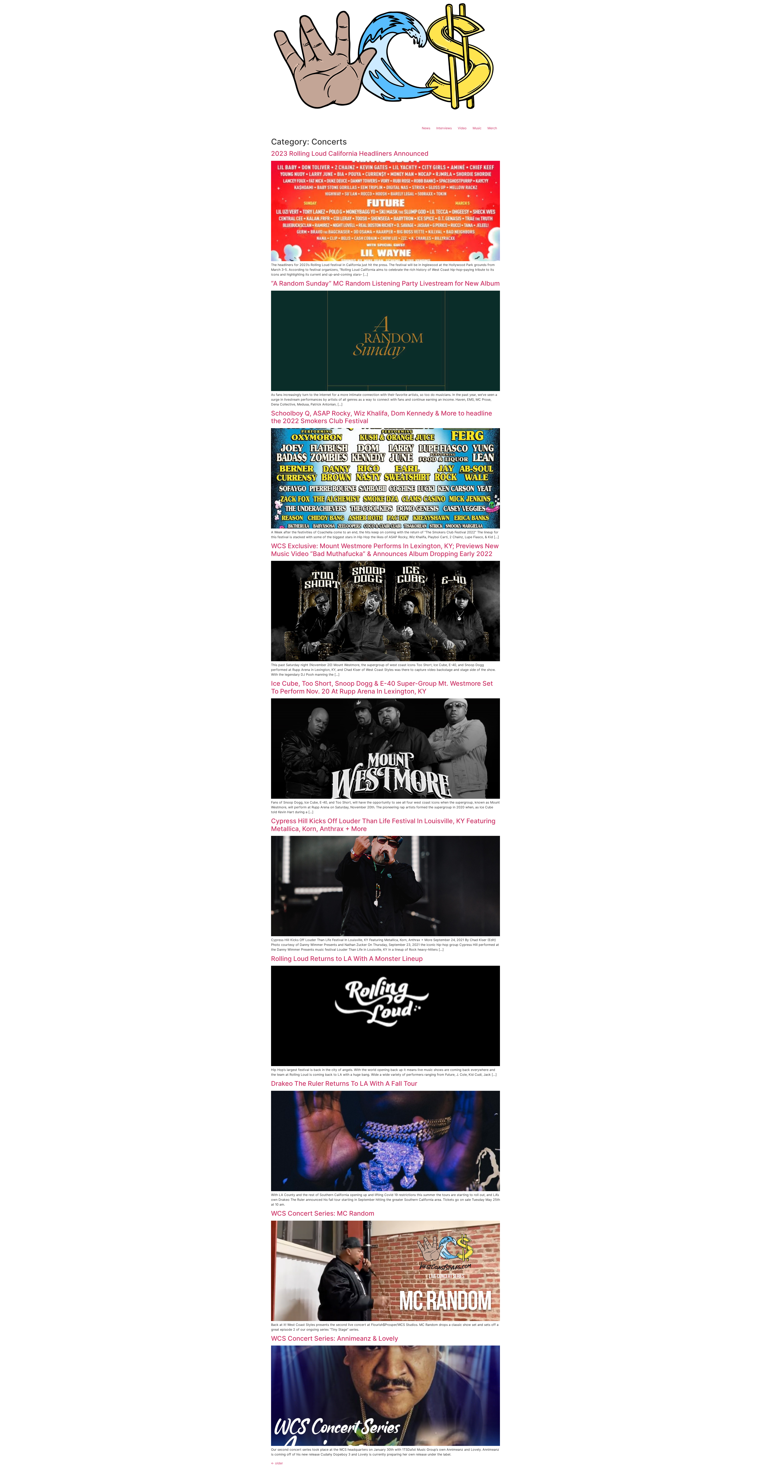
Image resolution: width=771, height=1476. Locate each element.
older (277, 1463)
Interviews (444, 128)
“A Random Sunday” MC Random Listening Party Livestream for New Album (385, 283)
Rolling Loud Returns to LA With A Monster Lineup (347, 959)
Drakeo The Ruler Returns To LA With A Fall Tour (344, 1083)
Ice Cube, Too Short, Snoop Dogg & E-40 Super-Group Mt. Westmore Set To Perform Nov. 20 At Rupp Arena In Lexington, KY (382, 687)
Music (477, 128)
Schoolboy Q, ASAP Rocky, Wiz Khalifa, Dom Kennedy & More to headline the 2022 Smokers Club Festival (381, 417)
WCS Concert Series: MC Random (322, 1213)
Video (462, 128)
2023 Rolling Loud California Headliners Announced (349, 153)
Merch (492, 128)
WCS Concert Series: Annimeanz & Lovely (334, 1338)
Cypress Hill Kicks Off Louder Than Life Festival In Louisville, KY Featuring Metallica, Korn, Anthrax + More (383, 824)
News (426, 128)
